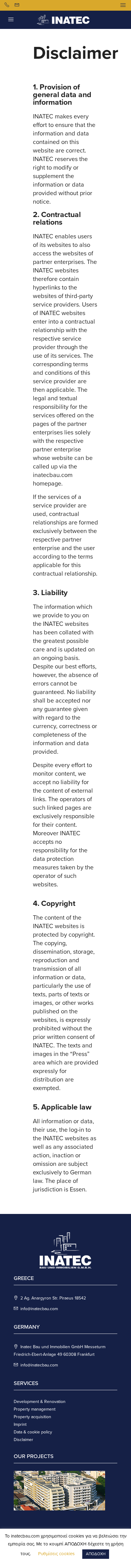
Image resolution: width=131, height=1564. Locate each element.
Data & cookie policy (33, 1432)
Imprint (20, 1424)
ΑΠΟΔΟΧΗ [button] (95, 1554)
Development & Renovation (40, 1401)
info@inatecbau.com (39, 1308)
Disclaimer (23, 1439)
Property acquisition (32, 1416)
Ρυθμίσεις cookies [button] (56, 1553)
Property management (34, 1409)
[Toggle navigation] (123, 5)
